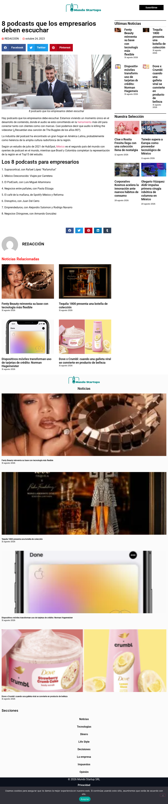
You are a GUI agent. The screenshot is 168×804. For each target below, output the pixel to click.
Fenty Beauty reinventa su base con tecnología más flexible (25, 305)
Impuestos (84, 764)
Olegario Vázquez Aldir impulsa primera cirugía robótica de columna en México (153, 190)
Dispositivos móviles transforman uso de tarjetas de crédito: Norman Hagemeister (26, 362)
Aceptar (85, 799)
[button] (14, 47)
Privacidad (84, 785)
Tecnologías (84, 726)
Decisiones (84, 749)
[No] (163, 795)
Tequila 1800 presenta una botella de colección (22, 539)
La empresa (84, 756)
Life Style (84, 741)
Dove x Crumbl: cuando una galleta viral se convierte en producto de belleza (85, 360)
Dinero (84, 734)
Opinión (84, 771)
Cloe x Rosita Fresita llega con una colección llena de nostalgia (126, 145)
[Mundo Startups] (83, 7)
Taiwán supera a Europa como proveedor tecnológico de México (152, 146)
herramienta (85, 122)
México (60, 146)
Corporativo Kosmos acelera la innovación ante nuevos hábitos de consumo (127, 188)
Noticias (84, 719)
